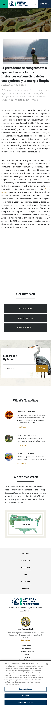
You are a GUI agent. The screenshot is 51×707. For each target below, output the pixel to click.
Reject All (25, 696)
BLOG (25, 574)
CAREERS (25, 588)
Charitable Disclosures (26, 651)
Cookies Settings (25, 689)
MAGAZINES (25, 567)
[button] (42, 368)
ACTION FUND (25, 581)
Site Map (26, 654)
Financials (26, 657)
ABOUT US (25, 553)
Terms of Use (26, 645)
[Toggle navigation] (4, 4)
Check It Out (21, 464)
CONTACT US (25, 560)
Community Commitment (26, 660)
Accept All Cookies (25, 702)
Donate (44, 4)
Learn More (21, 427)
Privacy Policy (26, 648)
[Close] (47, 664)
